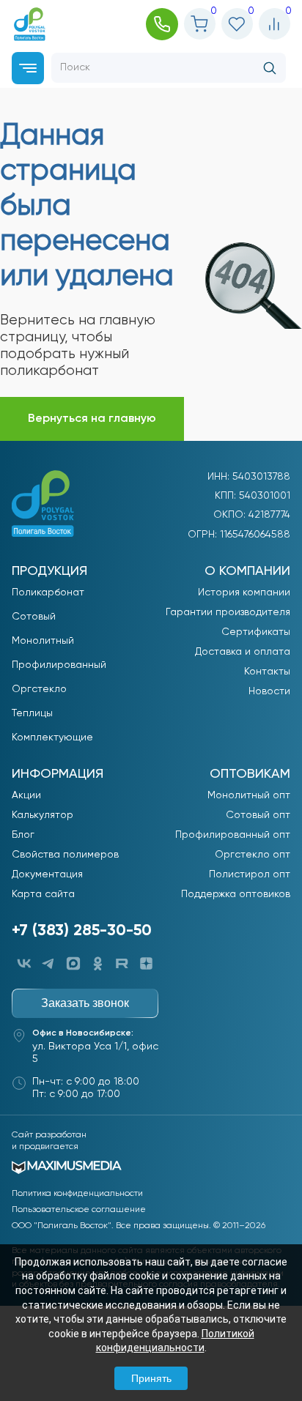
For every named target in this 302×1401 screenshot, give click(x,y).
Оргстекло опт (252, 855)
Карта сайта (43, 894)
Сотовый (34, 617)
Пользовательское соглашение (79, 1209)
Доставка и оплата (242, 652)
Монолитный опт (248, 795)
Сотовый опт (258, 815)
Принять (151, 1378)
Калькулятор (42, 815)
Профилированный (59, 665)
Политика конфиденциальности (77, 1193)
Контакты (267, 671)
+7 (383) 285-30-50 (82, 931)
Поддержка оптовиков (235, 894)
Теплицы (32, 713)
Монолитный (43, 641)
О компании (247, 571)
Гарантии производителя (228, 612)
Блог (23, 835)
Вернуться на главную (92, 419)
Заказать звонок (85, 1003)
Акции (26, 795)
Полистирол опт (249, 874)
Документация (47, 874)
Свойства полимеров (65, 855)
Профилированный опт (232, 835)
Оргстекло (39, 689)
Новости (269, 691)
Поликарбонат (48, 592)
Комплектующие (52, 737)
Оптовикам (250, 774)
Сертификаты (255, 632)
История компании (244, 592)
